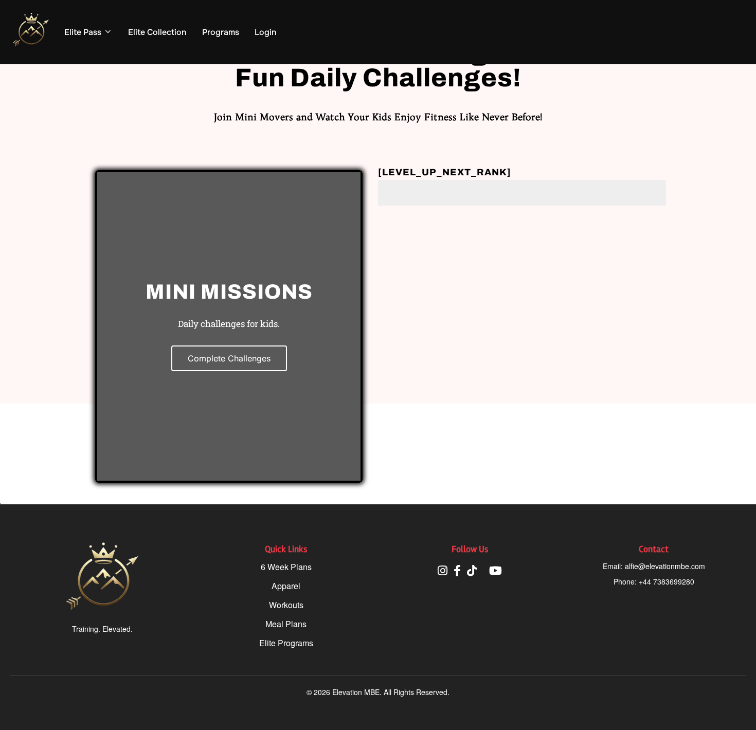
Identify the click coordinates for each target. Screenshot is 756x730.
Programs (220, 32)
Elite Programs (286, 643)
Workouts (286, 605)
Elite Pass (82, 32)
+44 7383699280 (666, 581)
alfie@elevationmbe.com (665, 566)
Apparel (286, 586)
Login (266, 32)
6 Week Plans (286, 567)
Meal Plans (286, 624)
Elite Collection (157, 32)
